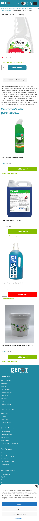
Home (2, 8)
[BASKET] (30, 3)
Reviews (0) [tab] (20, 80)
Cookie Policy (18, 518)
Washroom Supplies (15, 8)
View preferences (19, 514)
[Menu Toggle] (35, 3)
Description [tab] (8, 80)
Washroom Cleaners (27, 8)
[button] (36, 487)
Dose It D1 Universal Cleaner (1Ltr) (12, 283)
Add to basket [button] (23, 169)
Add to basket (17, 68)
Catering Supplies (7, 410)
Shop (6, 8)
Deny (19, 509)
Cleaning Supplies (7, 428)
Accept (19, 504)
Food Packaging (6, 449)
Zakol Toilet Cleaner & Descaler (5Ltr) (13, 220)
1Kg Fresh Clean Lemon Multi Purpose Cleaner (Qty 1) (18, 345)
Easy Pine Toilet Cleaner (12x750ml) (13, 157)
